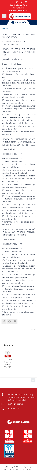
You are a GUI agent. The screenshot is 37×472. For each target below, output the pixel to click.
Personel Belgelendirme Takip (18, 11)
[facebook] (4, 321)
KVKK (6, 467)
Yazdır (30, 329)
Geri (34, 329)
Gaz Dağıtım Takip (18, 8)
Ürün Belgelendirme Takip (18, 5)
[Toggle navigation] (4, 16)
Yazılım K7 (30, 469)
